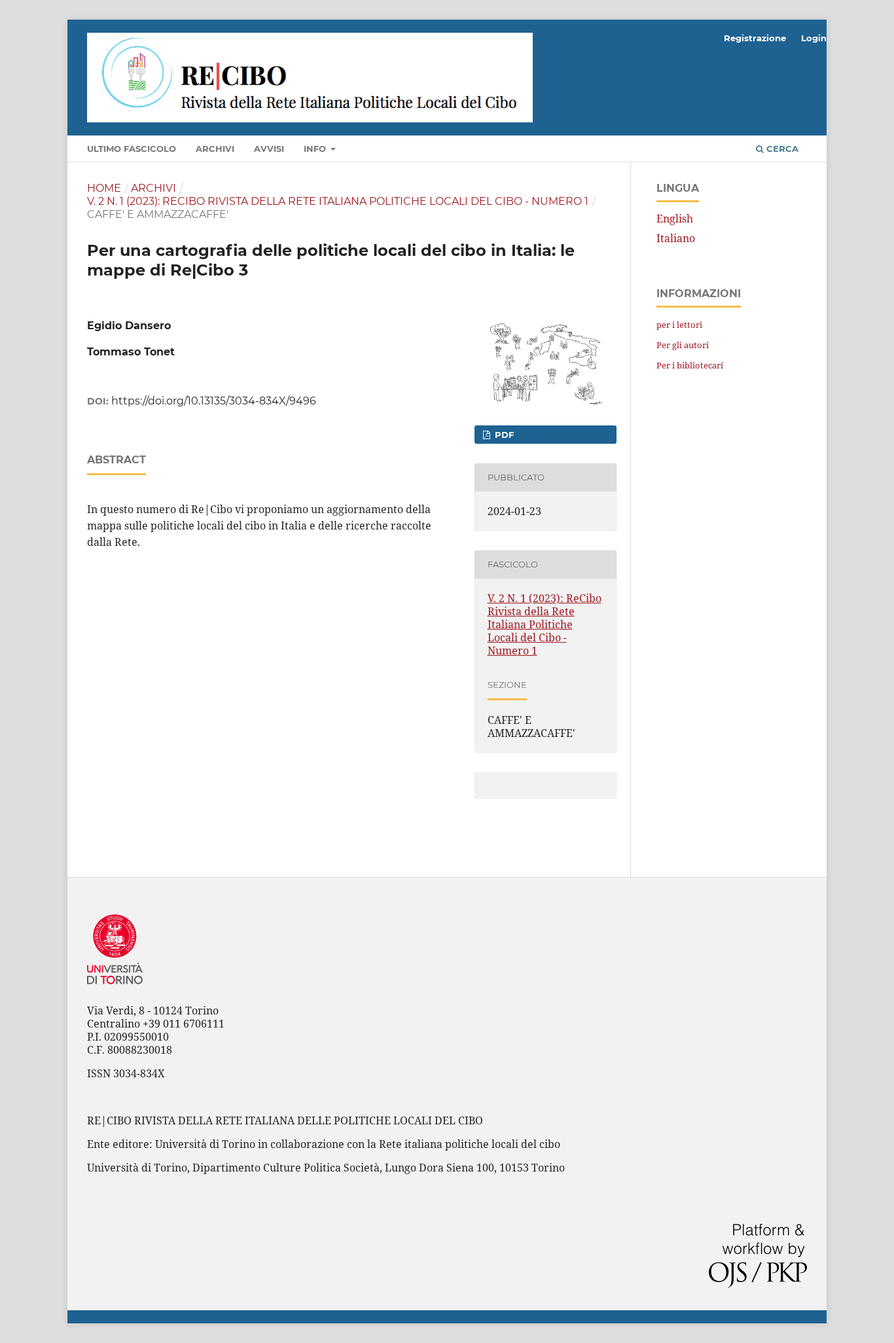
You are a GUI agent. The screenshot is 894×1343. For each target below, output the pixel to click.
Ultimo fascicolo (131, 148)
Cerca (781, 148)
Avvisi (269, 148)
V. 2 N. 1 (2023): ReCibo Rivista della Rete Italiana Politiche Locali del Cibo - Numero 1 (337, 201)
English (674, 218)
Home (104, 188)
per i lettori (679, 325)
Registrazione (755, 38)
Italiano (675, 238)
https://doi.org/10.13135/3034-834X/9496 (213, 401)
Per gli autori (682, 345)
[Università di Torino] (115, 987)
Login (814, 38)
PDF (503, 434)
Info (316, 148)
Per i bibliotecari (689, 365)
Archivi (215, 148)
